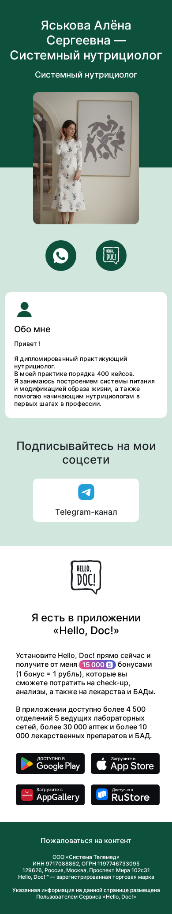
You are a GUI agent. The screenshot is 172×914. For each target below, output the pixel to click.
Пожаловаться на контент (86, 840)
